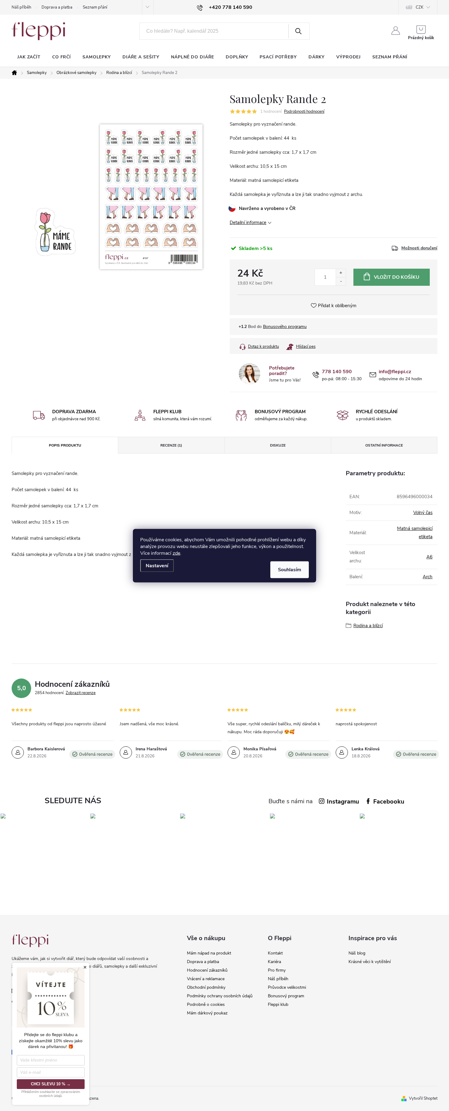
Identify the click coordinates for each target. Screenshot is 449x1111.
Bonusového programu (285, 326)
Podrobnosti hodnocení (304, 111)
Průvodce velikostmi (287, 987)
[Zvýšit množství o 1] (341, 273)
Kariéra (274, 962)
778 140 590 (337, 372)
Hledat (298, 31)
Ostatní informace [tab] (384, 445)
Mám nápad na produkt (209, 953)
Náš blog (357, 953)
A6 (429, 557)
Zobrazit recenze (81, 693)
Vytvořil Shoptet (423, 1098)
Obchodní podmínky (206, 987)
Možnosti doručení (419, 248)
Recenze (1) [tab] (171, 445)
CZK (419, 7)
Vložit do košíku (396, 277)
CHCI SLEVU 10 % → (51, 1084)
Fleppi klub (278, 1004)
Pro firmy (277, 970)
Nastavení (157, 565)
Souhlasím (289, 569)
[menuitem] (29, 57)
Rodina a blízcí (368, 626)
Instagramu (343, 801)
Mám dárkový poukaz (207, 1013)
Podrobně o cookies (206, 1004)
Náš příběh (21, 7)
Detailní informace (248, 222)
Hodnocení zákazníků (207, 970)
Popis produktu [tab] (65, 445)
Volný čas (423, 513)
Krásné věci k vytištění (370, 962)
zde (176, 553)
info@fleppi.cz (395, 372)
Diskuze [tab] (278, 445)
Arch (428, 577)
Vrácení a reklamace (205, 979)
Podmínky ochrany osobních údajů (220, 996)
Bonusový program (286, 996)
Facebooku (388, 801)
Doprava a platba (57, 7)
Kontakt (275, 953)
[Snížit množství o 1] (341, 281)
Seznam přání (95, 7)
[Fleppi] (30, 940)
